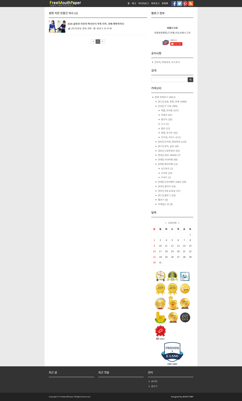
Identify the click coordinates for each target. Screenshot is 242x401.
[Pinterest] (185, 3)
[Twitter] (179, 3)
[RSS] (190, 3)
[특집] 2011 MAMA (168, 155)
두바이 (165, 177)
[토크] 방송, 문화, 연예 (81, 28)
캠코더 (166, 119)
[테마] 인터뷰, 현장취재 (171, 142)
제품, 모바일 (169, 110)
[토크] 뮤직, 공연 (168, 146)
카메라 (166, 115)
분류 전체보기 (164, 97)
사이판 (166, 173)
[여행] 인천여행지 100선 (171, 182)
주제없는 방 (165, 204)
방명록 (165, 3)
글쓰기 (154, 386)
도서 (164, 124)
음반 (165, 128)
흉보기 (162, 200)
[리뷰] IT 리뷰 (167, 106)
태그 (134, 3)
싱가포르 (166, 168)
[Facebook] (173, 3)
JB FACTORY (187, 397)
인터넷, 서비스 (170, 137)
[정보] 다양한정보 (168, 151)
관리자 (154, 381)
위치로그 (155, 3)
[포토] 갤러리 (166, 186)
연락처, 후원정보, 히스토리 (167, 62)
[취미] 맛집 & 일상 (168, 191)
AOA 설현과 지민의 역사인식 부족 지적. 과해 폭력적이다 (96, 24)
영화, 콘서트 (169, 133)
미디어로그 (143, 3)
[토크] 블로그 (166, 195)
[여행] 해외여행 (167, 164)
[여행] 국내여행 (167, 159)
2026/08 (172, 223)
